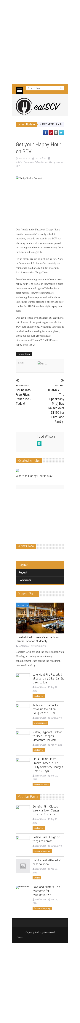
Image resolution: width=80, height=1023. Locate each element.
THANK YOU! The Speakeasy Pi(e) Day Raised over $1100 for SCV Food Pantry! (55, 403)
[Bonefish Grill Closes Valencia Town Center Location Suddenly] (40, 618)
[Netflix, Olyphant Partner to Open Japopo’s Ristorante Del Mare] (23, 738)
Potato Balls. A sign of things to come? (46, 839)
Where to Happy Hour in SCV (34, 476)
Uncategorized (40, 723)
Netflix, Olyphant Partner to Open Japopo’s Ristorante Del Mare (47, 736)
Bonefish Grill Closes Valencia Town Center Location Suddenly (38, 639)
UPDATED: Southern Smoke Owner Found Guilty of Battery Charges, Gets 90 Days (48, 765)
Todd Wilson (40, 158)
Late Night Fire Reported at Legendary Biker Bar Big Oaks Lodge (48, 678)
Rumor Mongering (42, 851)
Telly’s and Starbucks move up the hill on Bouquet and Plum (45, 709)
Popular (23, 565)
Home (20, 937)
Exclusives (22, 605)
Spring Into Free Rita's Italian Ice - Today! (23, 394)
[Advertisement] (40, 42)
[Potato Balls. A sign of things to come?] (23, 843)
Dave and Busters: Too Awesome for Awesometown (46, 891)
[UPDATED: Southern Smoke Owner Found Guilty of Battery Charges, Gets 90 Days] (23, 765)
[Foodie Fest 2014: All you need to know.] (23, 866)
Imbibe (19, 162)
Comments (25, 580)
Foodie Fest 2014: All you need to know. (48, 862)
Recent (23, 572)
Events (37, 877)
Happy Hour (24, 353)
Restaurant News (41, 784)
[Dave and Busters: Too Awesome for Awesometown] (23, 893)
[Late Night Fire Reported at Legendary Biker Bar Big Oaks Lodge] (23, 680)
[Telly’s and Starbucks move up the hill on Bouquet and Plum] (23, 711)
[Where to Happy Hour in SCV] (37, 470)
